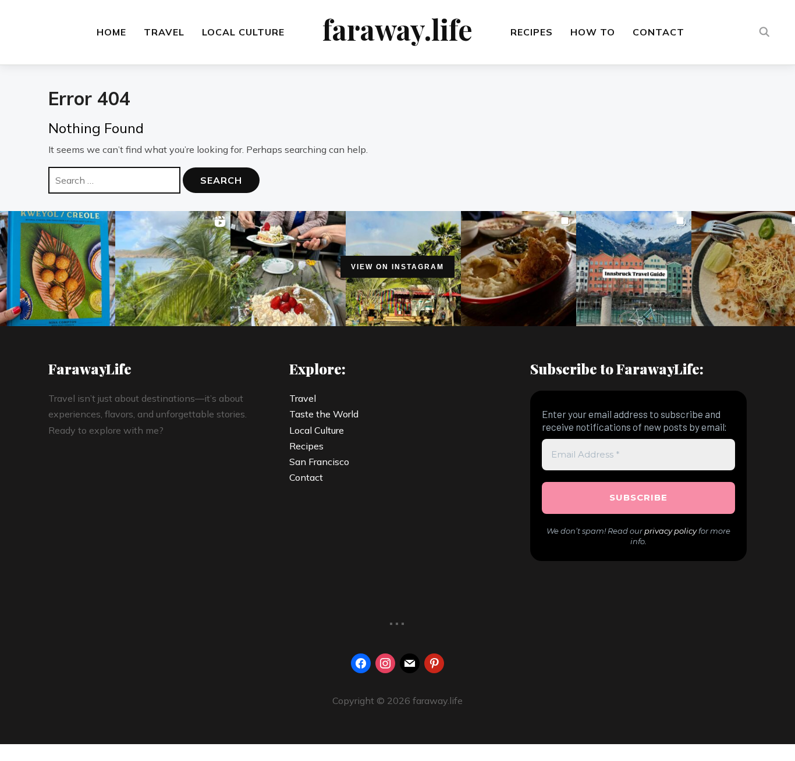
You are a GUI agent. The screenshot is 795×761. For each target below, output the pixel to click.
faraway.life (397, 29)
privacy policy (670, 530)
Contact (658, 32)
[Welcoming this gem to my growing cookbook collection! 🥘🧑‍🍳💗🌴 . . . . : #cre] (57, 268)
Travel (164, 32)
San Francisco (319, 461)
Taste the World (324, 414)
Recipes (531, 32)
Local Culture (243, 32)
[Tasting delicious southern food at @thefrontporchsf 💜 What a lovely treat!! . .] (518, 268)
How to (592, 32)
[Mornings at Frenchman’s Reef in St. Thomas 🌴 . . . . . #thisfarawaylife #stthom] (172, 268)
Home (111, 32)
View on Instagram (397, 267)
